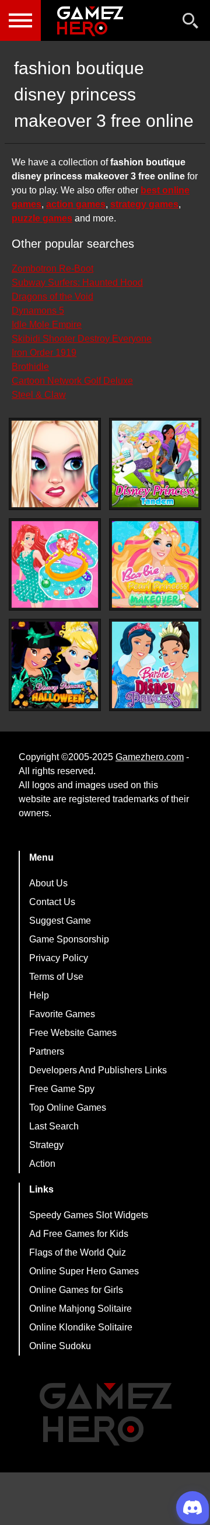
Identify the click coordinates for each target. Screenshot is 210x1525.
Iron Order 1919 (44, 353)
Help (39, 995)
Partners (46, 1051)
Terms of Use (56, 977)
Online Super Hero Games (84, 1271)
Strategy (46, 1145)
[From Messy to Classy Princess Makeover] (54, 464)
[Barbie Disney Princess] (155, 664)
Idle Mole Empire (47, 325)
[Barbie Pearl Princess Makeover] (155, 564)
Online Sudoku (60, 1346)
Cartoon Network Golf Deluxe (72, 381)
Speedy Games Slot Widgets (88, 1215)
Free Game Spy (61, 1089)
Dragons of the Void (52, 296)
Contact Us (52, 902)
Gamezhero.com (150, 757)
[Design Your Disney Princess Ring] (54, 564)
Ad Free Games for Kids (78, 1234)
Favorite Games (62, 1014)
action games (76, 204)
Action (42, 1164)
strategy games (144, 204)
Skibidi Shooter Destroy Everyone (82, 339)
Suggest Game (60, 921)
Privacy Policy (58, 958)
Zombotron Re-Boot (52, 268)
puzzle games (42, 218)
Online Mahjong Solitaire (80, 1308)
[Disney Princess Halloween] (54, 664)
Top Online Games (67, 1107)
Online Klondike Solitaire (80, 1327)
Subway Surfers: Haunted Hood (77, 282)
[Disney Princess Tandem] (155, 464)
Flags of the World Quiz (77, 1252)
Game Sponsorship (69, 939)
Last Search (54, 1126)
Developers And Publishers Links (98, 1070)
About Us (48, 883)
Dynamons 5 (38, 311)
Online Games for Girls (76, 1290)
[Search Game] (190, 23)
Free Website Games (73, 1033)
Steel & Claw (39, 395)
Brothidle (30, 367)
